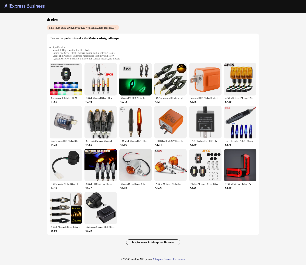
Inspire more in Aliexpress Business (153, 242)
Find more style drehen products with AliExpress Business (81, 27)
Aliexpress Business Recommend (169, 259)
